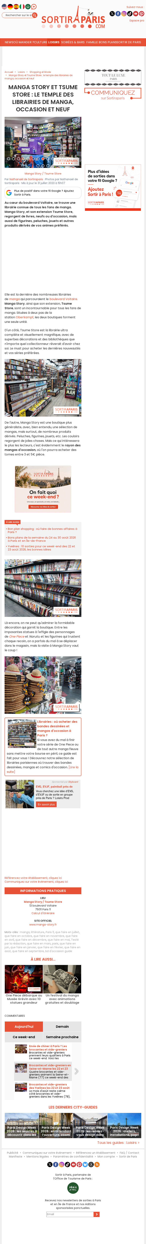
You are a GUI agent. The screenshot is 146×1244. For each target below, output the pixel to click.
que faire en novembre (48, 936)
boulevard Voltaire (63, 299)
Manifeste (15, 1156)
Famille (92, 42)
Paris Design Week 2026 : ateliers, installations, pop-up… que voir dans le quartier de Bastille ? (124, 1131)
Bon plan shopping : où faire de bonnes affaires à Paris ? (42, 530)
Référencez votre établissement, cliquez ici (33, 878)
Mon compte (106, 1156)
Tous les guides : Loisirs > (118, 1142)
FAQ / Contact (129, 1153)
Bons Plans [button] (107, 42)
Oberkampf (24, 317)
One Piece (16, 636)
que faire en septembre (28, 951)
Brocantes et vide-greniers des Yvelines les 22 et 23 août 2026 (49, 1088)
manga (14, 299)
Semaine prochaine (62, 1037)
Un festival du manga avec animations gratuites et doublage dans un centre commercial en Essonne (62, 999)
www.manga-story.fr (43, 924)
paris (55, 943)
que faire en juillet (67, 932)
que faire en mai (59, 940)
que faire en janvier (23, 947)
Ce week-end (24, 1037)
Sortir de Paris (128, 1156)
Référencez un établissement (95, 1153)
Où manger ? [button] (23, 42)
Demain (62, 1026)
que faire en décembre (30, 940)
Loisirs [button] (54, 42)
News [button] (9, 42)
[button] (10, 142)
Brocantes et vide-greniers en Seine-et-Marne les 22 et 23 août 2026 (50, 1068)
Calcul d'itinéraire (43, 913)
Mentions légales (38, 1156)
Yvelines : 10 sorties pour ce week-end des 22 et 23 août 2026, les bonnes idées (41, 547)
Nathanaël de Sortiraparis (26, 179)
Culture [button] (40, 42)
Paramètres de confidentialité (73, 1156)
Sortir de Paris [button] (129, 42)
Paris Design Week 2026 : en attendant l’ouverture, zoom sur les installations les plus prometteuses (56, 1131)
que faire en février (50, 947)
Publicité (12, 1153)
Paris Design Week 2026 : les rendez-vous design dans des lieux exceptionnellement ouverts (90, 1131)
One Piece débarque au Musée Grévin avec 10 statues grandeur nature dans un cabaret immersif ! (23, 999)
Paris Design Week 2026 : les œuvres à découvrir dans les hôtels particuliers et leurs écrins (22, 1131)
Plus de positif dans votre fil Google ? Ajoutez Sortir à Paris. (44, 193)
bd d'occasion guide (58, 951)
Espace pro (137, 20)
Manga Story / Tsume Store (43, 173)
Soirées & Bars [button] (73, 42)
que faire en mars (39, 943)
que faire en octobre (18, 936)
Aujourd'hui (24, 1026)
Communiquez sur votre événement (47, 1153)
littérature (37, 932)
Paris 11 (50, 932)
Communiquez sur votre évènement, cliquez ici (36, 882)
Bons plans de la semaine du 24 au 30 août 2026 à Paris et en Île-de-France (42, 539)
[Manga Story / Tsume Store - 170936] (43, 142)
